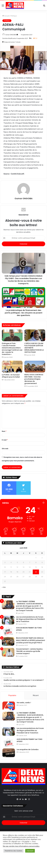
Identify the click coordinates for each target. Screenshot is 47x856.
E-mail (5, 440)
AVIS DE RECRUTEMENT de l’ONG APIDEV (29, 629)
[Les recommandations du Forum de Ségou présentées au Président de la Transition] (8, 620)
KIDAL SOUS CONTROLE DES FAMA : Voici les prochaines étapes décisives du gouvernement (33, 379)
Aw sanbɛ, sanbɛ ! (24, 702)
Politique (14, 16)
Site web (5, 448)
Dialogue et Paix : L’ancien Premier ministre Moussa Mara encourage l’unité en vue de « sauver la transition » (12, 348)
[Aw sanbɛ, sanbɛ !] (8, 706)
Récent (36, 695)
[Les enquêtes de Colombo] (8, 752)
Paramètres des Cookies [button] (13, 851)
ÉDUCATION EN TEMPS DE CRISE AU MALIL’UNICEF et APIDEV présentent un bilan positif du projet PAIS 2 (30, 640)
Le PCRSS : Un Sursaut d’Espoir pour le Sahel (11, 376)
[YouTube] (26, 799)
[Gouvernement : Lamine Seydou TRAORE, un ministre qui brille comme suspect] (8, 652)
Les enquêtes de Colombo (28, 749)
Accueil (6, 16)
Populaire (12, 695)
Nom (4, 431)
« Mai (4, 587)
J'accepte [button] (30, 851)
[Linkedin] (23, 799)
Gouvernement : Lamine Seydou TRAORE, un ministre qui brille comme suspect (29, 651)
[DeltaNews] (15, 5)
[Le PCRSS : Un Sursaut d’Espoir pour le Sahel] (12, 367)
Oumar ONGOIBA (10, 35)
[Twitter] (20, 799)
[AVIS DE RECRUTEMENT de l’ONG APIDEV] (8, 631)
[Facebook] (18, 799)
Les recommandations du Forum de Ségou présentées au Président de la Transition (30, 619)
